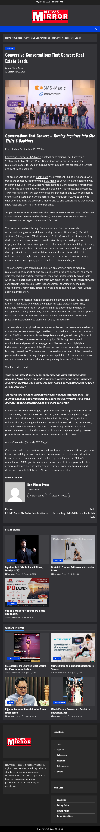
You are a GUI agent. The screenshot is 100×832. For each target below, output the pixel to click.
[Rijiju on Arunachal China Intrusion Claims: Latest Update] (27, 691)
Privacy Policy (63, 805)
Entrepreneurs (63, 766)
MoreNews (44, 828)
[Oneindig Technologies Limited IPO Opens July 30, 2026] (27, 592)
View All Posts (59, 495)
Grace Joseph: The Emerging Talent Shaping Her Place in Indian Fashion (25, 667)
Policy (66, 810)
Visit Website (37, 495)
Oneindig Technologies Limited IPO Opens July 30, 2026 (25, 612)
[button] (5, 29)
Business (10, 48)
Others (60, 771)
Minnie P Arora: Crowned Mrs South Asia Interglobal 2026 (70, 710)
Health (57, 659)
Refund (60, 810)
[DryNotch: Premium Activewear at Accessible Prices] (73, 549)
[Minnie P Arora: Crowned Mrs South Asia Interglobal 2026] (73, 691)
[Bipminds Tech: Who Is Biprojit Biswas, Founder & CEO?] (27, 549)
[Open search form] (96, 28)
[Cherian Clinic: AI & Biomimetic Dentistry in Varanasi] (73, 647)
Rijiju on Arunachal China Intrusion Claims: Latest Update (26, 710)
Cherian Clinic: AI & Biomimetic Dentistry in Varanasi (72, 667)
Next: (74, 513)
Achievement (13, 659)
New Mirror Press (15, 68)
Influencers (62, 755)
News (10, 702)
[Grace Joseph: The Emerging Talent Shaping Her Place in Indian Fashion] (27, 647)
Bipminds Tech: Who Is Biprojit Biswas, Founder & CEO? (24, 568)
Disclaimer (61, 799)
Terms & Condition (65, 816)
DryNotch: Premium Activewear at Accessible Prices (72, 568)
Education (61, 760)
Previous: (27, 511)
